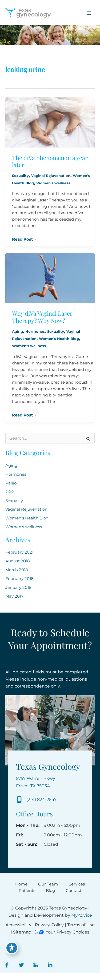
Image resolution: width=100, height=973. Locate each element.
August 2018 (17, 561)
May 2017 (14, 596)
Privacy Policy (49, 924)
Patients (27, 890)
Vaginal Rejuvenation (50, 176)
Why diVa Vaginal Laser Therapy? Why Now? (42, 316)
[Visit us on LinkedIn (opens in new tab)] (50, 965)
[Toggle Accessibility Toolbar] (11, 948)
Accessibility (18, 924)
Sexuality (20, 176)
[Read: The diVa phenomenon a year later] (50, 122)
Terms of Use (81, 924)
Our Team (48, 884)
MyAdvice (81, 915)
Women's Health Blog (59, 339)
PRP (9, 492)
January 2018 (18, 587)
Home (21, 884)
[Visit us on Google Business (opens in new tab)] (36, 965)
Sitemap (22, 932)
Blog (50, 890)
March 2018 (16, 569)
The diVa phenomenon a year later (50, 161)
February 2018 (19, 578)
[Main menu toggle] (89, 13)
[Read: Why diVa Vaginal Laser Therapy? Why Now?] (50, 277)
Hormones (35, 331)
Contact (73, 890)
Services (77, 884)
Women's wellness (53, 183)
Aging (17, 331)
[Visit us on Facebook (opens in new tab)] (7, 965)
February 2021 (19, 552)
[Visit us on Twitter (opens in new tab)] (21, 965)
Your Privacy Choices (67, 932)
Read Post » (24, 240)
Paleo (11, 483)
